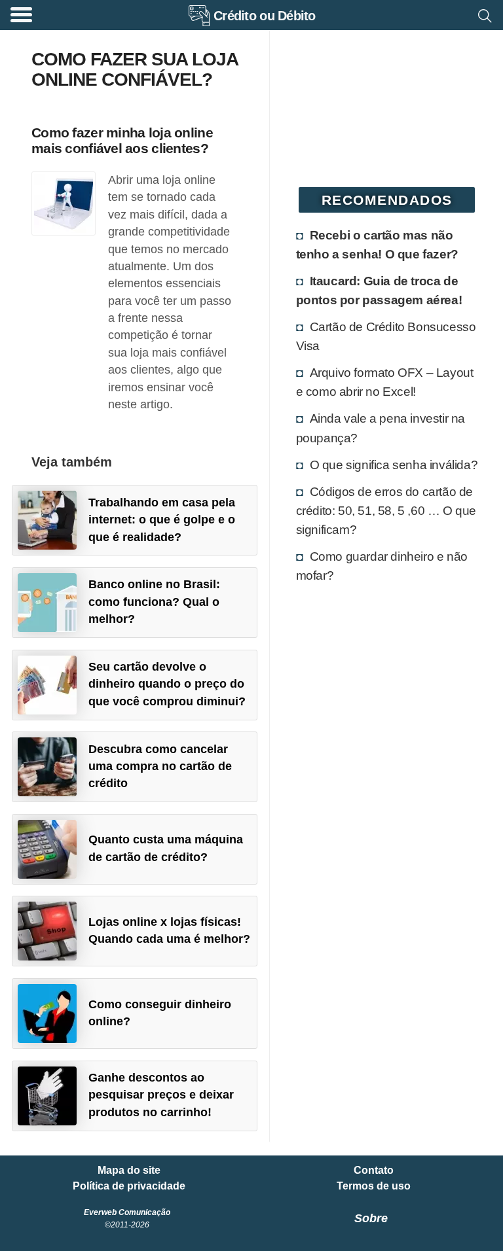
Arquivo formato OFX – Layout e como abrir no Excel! (385, 381)
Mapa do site (129, 1170)
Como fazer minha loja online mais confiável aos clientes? (122, 140)
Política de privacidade (129, 1186)
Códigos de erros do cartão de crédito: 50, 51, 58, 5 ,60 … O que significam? (386, 510)
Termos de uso (374, 1186)
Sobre (371, 1218)
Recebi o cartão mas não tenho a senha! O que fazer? (377, 244)
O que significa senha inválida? (394, 464)
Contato (374, 1170)
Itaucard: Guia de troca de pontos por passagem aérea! (379, 290)
